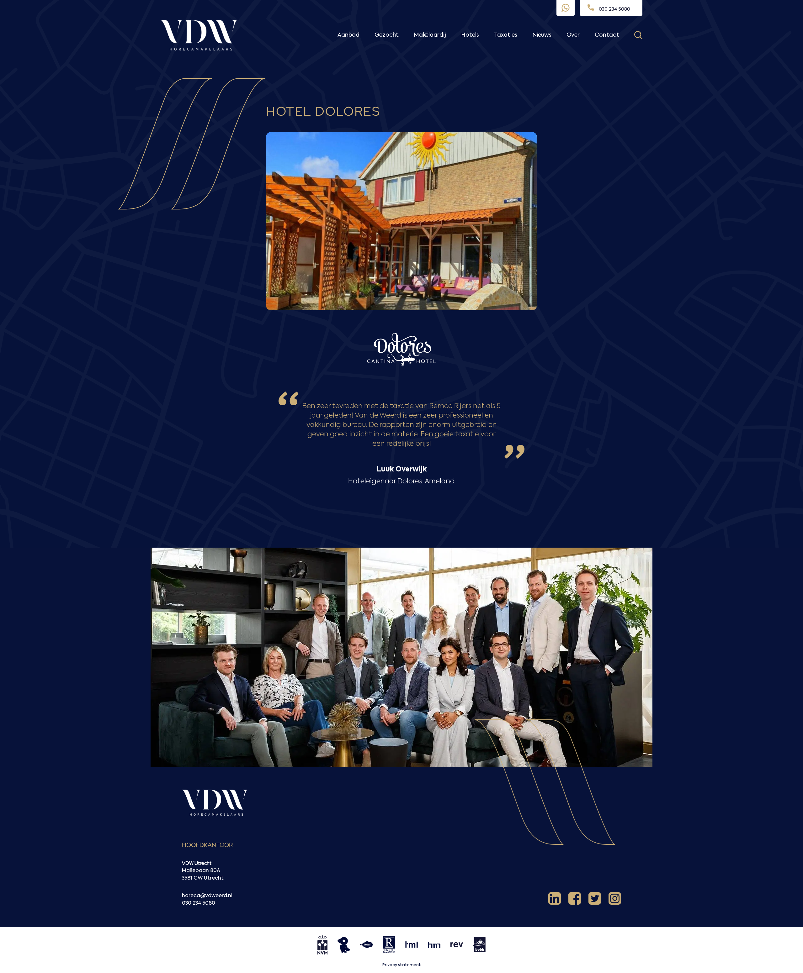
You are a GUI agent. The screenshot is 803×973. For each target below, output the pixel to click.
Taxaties (505, 35)
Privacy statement (401, 965)
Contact (607, 35)
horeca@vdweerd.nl (207, 895)
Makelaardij (430, 35)
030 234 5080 (198, 903)
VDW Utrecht (196, 863)
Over (573, 35)
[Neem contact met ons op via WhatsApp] (565, 8)
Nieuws (541, 35)
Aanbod (348, 35)
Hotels (470, 35)
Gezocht (387, 35)
